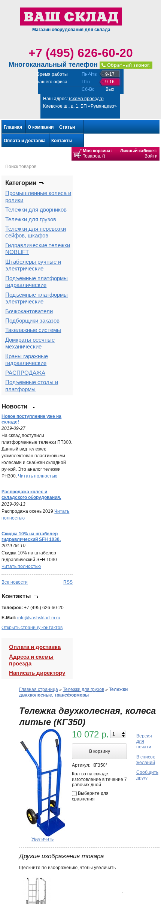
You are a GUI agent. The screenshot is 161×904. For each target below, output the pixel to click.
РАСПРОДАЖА (25, 372)
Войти (151, 156)
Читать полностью (37, 476)
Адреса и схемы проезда (31, 660)
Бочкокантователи (29, 311)
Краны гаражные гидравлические (26, 359)
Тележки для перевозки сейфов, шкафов (35, 232)
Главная (13, 127)
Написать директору (37, 673)
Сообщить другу (147, 775)
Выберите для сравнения (90, 796)
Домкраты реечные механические (30, 343)
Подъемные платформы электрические (36, 298)
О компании (41, 127)
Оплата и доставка (25, 140)
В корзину (99, 751)
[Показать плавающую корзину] (77, 153)
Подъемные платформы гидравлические (36, 281)
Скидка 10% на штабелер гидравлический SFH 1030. (31, 536)
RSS (68, 582)
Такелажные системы (33, 330)
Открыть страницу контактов (32, 627)
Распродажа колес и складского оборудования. (31, 494)
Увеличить (42, 839)
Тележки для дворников (36, 209)
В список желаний (145, 759)
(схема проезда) (86, 98)
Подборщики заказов (32, 320)
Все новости (14, 582)
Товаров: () (94, 156)
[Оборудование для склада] (71, 16)
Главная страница (38, 689)
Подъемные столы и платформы (31, 385)
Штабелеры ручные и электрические (33, 265)
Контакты (61, 140)
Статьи (67, 127)
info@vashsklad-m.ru (38, 617)
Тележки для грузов (30, 219)
